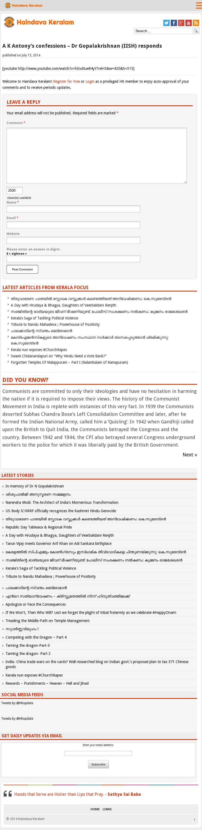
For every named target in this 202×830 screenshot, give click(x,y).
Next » (190, 454)
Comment (16, 123)
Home (95, 809)
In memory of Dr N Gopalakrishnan (35, 486)
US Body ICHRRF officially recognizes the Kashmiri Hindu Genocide (61, 511)
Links (107, 809)
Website (13, 234)
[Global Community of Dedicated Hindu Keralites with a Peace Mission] (38, 27)
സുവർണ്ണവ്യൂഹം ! (22, 629)
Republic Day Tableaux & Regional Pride (39, 527)
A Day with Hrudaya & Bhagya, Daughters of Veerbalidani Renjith (63, 305)
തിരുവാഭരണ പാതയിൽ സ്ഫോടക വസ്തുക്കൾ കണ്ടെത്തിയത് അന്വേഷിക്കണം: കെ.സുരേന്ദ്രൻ (91, 299)
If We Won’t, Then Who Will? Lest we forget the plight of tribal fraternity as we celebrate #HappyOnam (91, 612)
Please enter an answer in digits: (33, 249)
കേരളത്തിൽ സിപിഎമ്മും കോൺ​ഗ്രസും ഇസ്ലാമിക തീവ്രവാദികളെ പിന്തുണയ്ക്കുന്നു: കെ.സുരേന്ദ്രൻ (96, 552)
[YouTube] (188, 25)
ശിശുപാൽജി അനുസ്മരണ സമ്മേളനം (38, 494)
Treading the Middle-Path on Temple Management (47, 621)
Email (12, 218)
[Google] (181, 25)
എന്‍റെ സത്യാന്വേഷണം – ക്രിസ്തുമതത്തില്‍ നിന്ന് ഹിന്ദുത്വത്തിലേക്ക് (68, 596)
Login (89, 81)
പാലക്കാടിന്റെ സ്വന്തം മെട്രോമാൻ (41, 331)
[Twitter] (166, 25)
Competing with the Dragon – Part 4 (36, 637)
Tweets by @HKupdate (17, 703)
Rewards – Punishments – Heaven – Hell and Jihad (47, 683)
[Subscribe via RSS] (196, 25)
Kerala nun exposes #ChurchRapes (39, 350)
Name (13, 202)
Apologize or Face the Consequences (36, 604)
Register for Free (66, 81)
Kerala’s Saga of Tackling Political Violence (44, 318)
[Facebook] (174, 25)
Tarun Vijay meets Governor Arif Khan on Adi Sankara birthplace (59, 543)
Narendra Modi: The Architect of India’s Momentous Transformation (62, 502)
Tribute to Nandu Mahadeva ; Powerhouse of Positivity (55, 324)
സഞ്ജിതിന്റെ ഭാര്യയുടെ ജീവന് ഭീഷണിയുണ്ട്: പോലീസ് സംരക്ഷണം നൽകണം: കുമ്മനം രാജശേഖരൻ (99, 311)
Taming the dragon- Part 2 (28, 653)
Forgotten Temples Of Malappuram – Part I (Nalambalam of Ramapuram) (69, 362)
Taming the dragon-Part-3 (28, 645)
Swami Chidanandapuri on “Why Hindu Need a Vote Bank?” (59, 356)
